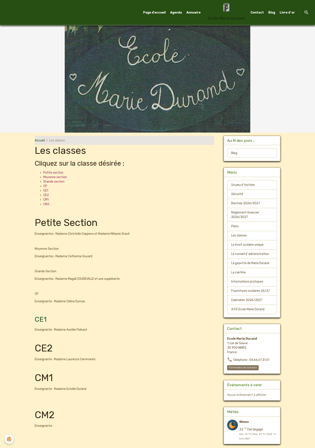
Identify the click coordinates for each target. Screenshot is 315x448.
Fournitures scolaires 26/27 (250, 291)
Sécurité (237, 194)
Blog (271, 12)
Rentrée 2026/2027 (245, 203)
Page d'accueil (154, 12)
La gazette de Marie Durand (250, 263)
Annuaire (193, 12)
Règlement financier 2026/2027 (245, 215)
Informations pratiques (247, 281)
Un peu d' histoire (243, 185)
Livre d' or (287, 12)
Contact (257, 12)
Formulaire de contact (243, 367)
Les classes (239, 235)
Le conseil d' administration (250, 254)
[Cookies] (9, 439)
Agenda (176, 12)
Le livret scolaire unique (247, 245)
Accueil (40, 140)
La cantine (238, 272)
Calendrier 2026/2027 (246, 300)
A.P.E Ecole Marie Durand (247, 309)
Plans (235, 226)
